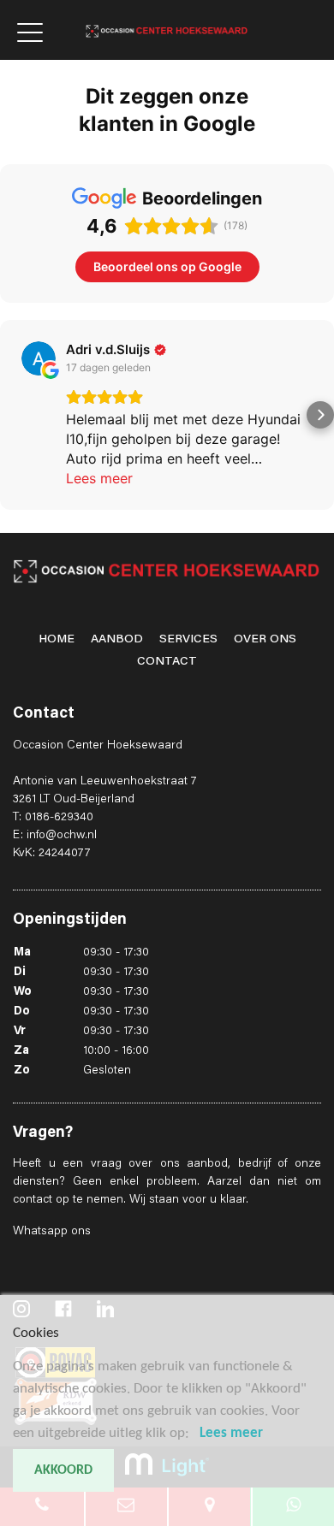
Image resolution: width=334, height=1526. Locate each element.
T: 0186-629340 (53, 818)
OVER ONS (265, 640)
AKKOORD (63, 1470)
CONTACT (167, 662)
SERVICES (188, 640)
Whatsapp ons (52, 1232)
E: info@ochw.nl (55, 836)
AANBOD (117, 640)
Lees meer (231, 1433)
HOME (57, 640)
